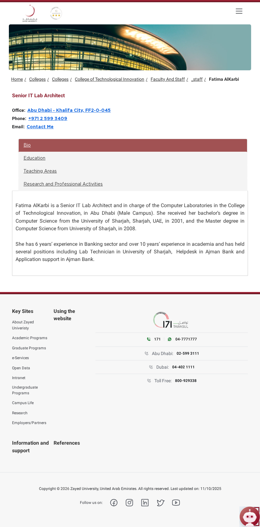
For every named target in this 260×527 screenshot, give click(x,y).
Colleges (37, 79)
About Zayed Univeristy (23, 325)
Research (20, 413)
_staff (197, 79)
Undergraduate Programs (25, 390)
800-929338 (186, 380)
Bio (27, 145)
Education (34, 158)
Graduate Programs (29, 348)
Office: (19, 110)
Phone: (20, 118)
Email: (19, 126)
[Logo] (30, 13)
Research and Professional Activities (63, 184)
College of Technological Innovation (109, 79)
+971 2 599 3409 (47, 119)
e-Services (20, 358)
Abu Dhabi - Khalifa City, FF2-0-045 (69, 110)
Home (17, 79)
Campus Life (23, 403)
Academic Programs (29, 338)
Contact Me (40, 127)
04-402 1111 (183, 367)
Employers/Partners (29, 423)
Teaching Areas (40, 171)
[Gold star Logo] (56, 13)
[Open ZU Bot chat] (249, 516)
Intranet (18, 378)
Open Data (21, 368)
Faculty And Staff (168, 79)
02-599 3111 (188, 353)
